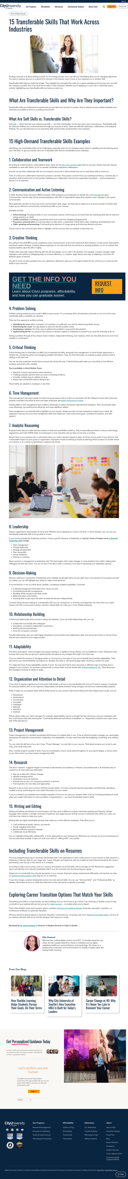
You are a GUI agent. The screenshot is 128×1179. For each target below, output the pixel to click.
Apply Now (111, 6)
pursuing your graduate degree (69, 908)
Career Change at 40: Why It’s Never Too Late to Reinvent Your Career (101, 1004)
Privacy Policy (100, 1170)
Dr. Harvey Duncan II (28, 926)
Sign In (124, 1)
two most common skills (71, 165)
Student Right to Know (111, 1170)
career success (56, 904)
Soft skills (12, 124)
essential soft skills (101, 195)
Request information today (97, 915)
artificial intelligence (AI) (91, 667)
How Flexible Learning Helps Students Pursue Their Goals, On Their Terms (26, 1004)
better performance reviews (72, 400)
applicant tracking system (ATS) (23, 876)
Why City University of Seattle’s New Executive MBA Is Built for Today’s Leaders (62, 1006)
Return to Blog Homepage (18, 13)
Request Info (122, 6)
